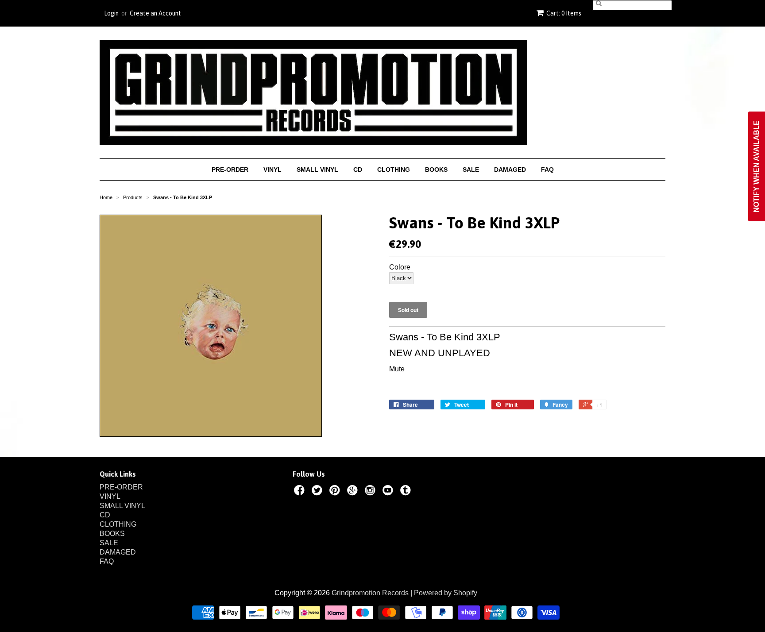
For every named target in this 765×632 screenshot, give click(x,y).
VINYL (272, 169)
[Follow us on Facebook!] (300, 491)
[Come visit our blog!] (406, 491)
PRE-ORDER (230, 169)
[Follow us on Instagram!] (371, 491)
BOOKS (436, 169)
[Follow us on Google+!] (353, 491)
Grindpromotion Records (370, 593)
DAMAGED (510, 169)
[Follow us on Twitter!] (318, 491)
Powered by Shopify (445, 593)
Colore (399, 267)
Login (111, 13)
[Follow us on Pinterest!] (336, 491)
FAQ (547, 169)
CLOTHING (393, 169)
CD (357, 169)
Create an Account (155, 13)
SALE (471, 169)
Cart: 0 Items (563, 13)
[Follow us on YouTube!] (389, 491)
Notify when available (756, 166)
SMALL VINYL (317, 169)
